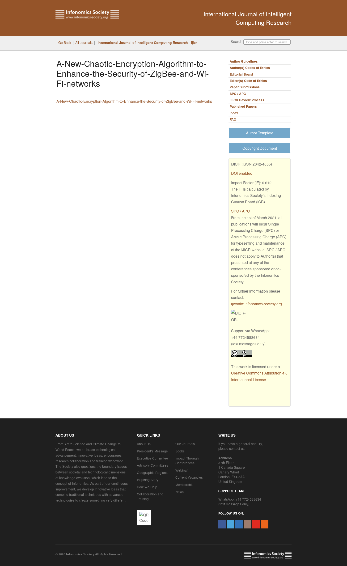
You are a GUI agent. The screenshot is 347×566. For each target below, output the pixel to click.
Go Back (64, 42)
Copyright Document (259, 148)
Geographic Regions (152, 472)
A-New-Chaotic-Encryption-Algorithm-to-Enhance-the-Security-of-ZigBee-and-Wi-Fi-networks (134, 101)
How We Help (147, 487)
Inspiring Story (147, 479)
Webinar (181, 470)
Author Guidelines (244, 61)
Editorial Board (241, 74)
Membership (184, 484)
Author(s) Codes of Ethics (250, 67)
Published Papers (243, 106)
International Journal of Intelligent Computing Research (247, 17)
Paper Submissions (245, 87)
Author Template (259, 133)
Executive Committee (152, 458)
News (179, 491)
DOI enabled (241, 173)
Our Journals (185, 443)
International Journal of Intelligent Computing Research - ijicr (147, 42)
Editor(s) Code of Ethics (248, 80)
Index (234, 113)
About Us (144, 443)
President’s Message (152, 451)
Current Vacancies (189, 477)
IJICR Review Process (247, 100)
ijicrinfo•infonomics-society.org (256, 303)
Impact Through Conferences (187, 460)
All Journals (84, 42)
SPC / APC (238, 93)
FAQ (233, 119)
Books (180, 451)
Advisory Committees (152, 465)
